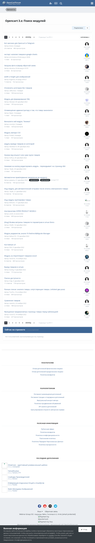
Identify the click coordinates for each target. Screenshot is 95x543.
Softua (11, 158)
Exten (11, 46)
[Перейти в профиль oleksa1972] (87, 257)
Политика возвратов (47, 375)
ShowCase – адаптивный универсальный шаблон (27, 465)
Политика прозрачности (47, 445)
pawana (12, 180)
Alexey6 (12, 102)
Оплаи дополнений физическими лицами (48, 369)
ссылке (51, 535)
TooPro (11, 292)
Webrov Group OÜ (26, 514)
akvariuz (12, 68)
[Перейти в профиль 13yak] (87, 167)
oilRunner (12, 91)
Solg (10, 281)
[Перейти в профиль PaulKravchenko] (87, 55)
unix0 (11, 214)
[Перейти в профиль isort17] (87, 100)
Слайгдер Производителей (18, 477)
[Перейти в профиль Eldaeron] (87, 313)
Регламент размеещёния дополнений (47, 394)
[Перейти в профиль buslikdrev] (87, 212)
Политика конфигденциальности (47, 435)
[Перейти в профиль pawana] (87, 156)
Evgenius (12, 79)
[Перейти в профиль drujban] (87, 111)
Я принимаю (87, 529)
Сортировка (85, 37)
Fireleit (11, 135)
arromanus (13, 57)
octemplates (16, 467)
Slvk (10, 247)
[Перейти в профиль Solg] (87, 279)
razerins (12, 303)
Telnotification (13, 471)
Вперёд (28, 37)
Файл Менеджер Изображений (20, 489)
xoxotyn (12, 124)
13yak (11, 169)
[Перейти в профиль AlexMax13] (87, 145)
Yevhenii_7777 (16, 473)
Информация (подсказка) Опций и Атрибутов (26, 483)
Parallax (14, 485)
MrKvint (12, 203)
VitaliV (11, 225)
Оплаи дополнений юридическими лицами (47, 372)
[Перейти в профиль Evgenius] (87, 78)
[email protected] (69, 514)
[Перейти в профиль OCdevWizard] (87, 290)
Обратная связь (51, 511)
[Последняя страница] (34, 37)
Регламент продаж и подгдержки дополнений (47, 397)
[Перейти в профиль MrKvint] (87, 201)
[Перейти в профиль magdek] (87, 268)
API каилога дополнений (47, 407)
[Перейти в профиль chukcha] (87, 89)
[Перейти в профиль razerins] (87, 302)
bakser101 (12, 236)
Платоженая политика (47, 438)
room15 (12, 314)
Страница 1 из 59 (45, 37)
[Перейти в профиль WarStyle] (87, 134)
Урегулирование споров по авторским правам (47, 410)
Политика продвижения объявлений (47, 404)
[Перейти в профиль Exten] (87, 44)
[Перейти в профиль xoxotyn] (87, 123)
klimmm (14, 479)
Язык (39, 511)
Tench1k (12, 258)
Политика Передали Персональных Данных (47, 442)
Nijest (11, 113)
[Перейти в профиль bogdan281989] (87, 67)
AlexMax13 (13, 147)
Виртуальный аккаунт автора (47, 400)
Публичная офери (47, 429)
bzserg (11, 270)
